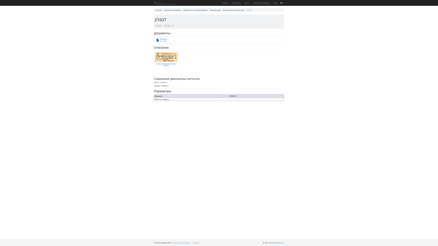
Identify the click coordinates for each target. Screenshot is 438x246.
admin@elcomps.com (276, 243)
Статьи (246, 3)
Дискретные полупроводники (195, 10)
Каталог (159, 10)
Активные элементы (173, 10)
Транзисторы (215, 10)
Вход (275, 3)
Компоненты (236, 3)
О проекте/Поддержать (261, 3)
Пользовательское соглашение (181, 243)
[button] (282, 3)
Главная (225, 3)
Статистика (195, 243)
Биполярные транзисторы (234, 10)
